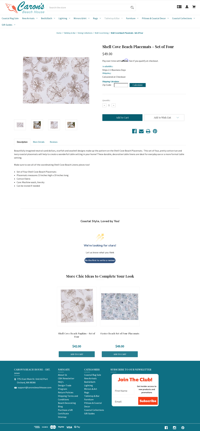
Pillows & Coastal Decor (154, 18)
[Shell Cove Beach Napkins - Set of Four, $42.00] (76, 306)
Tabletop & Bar (112, 18)
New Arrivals (28, 18)
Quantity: (106, 100)
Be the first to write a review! (100, 260)
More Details (39, 142)
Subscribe (148, 400)
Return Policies (65, 392)
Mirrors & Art (80, 18)
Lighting (63, 18)
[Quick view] (73, 323)
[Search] (132, 7)
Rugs (95, 18)
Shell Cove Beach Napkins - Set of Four (76, 335)
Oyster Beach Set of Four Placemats (119, 333)
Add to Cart (76, 354)
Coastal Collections (182, 18)
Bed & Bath (46, 18)
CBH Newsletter (66, 378)
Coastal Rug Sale (10, 18)
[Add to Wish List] (80, 323)
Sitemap (62, 416)
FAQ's (61, 381)
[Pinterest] (155, 131)
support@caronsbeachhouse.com (34, 387)
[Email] (141, 131)
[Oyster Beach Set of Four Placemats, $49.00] (120, 306)
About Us (62, 374)
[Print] (148, 131)
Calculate (138, 84)
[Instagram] (174, 427)
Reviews (54, 142)
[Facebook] (134, 131)
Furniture (130, 18)
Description (22, 142)
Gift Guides (7, 24)
